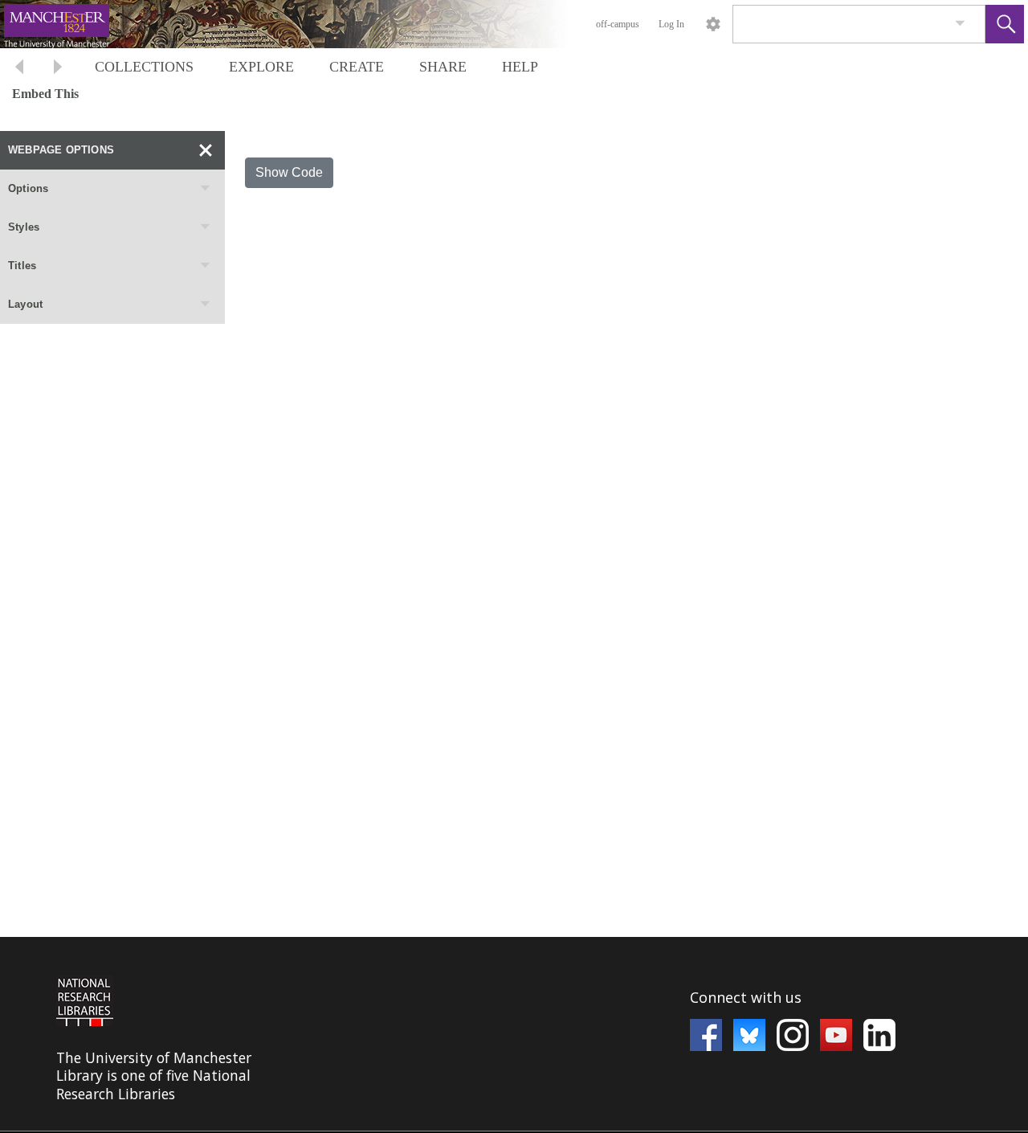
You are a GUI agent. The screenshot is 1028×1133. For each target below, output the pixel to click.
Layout (25, 304)
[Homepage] (303, 24)
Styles (23, 227)
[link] (960, 24)
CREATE (356, 67)
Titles (22, 266)
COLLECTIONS (144, 67)
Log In (671, 24)
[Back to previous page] (19, 68)
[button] (1004, 24)
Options (28, 188)
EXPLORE (261, 67)
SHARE (443, 67)
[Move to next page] (58, 68)
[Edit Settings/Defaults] (713, 24)
